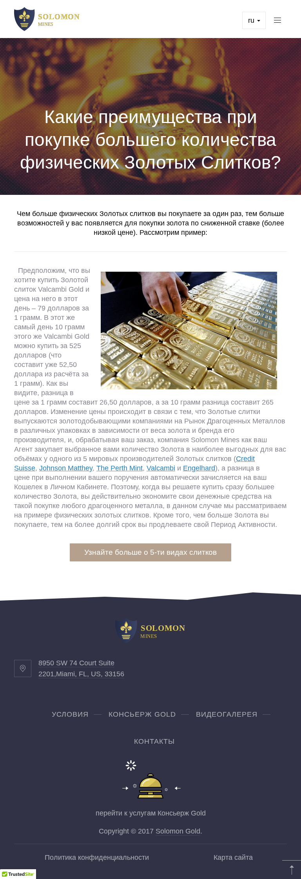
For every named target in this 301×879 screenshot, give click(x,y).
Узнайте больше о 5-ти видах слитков (150, 552)
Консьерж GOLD (142, 714)
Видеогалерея (226, 714)
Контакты (154, 741)
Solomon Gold (178, 831)
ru (252, 20)
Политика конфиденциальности (97, 857)
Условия (70, 714)
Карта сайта (233, 857)
